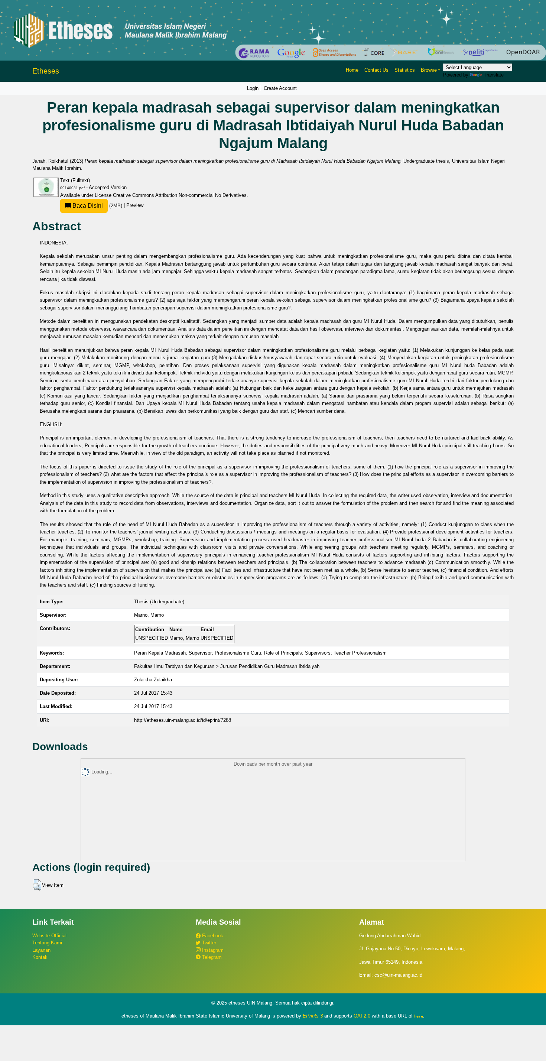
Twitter (208, 942)
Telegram (211, 957)
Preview (134, 205)
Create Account (280, 88)
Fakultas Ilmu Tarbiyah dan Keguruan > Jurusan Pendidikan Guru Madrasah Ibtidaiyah (226, 666)
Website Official (49, 935)
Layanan (41, 950)
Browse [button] (429, 70)
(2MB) (97, 205)
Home (352, 70)
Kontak (40, 957)
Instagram (212, 950)
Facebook (212, 935)
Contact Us (376, 70)
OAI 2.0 (362, 1016)
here (418, 1016)
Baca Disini (87, 205)
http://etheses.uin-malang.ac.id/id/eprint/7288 (182, 720)
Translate (494, 75)
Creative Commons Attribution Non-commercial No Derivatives (180, 195)
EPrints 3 (313, 1016)
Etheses (45, 71)
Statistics (404, 70)
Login (253, 88)
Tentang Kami (47, 942)
